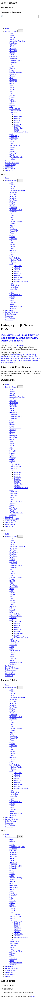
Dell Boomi (13, 51)
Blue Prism (13, 43)
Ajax (11, 33)
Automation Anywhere (17, 41)
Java (10, 64)
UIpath (11, 155)
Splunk (11, 143)
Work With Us (10, 169)
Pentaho (12, 87)
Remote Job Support (12, 163)
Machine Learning (15, 72)
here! (33, 996)
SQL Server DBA (15, 145)
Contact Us (9, 170)
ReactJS (12, 105)
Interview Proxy (16, 355)
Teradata (12, 151)
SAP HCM (17, 124)
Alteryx (12, 35)
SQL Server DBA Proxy (9, 362)
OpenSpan (13, 80)
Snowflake (13, 140)
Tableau (12, 147)
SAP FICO (17, 122)
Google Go (13, 56)
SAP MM (17, 126)
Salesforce (12, 112)
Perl (10, 91)
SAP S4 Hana (18, 128)
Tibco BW (13, 153)
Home (7, 28)
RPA (11, 107)
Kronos (12, 68)
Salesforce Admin (15, 111)
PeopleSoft (13, 89)
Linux (11, 70)
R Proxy (12, 103)
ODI (11, 78)
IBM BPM (13, 58)
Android (12, 37)
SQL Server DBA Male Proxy (29, 360)
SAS (11, 134)
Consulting (9, 167)
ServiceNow (13, 138)
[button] (21, 174)
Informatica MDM (15, 60)
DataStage (12, 49)
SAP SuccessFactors (21, 132)
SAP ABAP (18, 116)
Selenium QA (14, 136)
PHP (11, 93)
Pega (11, 85)
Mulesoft (12, 74)
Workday (12, 159)
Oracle (11, 83)
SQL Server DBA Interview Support (23, 358)
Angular (12, 39)
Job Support (9, 161)
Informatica (13, 62)
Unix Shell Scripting (16, 157)
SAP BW (17, 120)
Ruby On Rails (14, 109)
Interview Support (11, 31)
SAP (11, 114)
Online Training (10, 165)
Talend (11, 149)
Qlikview (12, 101)
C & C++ (12, 45)
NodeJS (12, 76)
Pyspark (12, 97)
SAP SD (17, 130)
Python (11, 99)
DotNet (12, 53)
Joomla (11, 66)
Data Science (13, 47)
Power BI (12, 95)
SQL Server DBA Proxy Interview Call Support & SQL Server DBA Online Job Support (20, 337)
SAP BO (17, 118)
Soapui (11, 141)
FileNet (12, 55)
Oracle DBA (13, 82)
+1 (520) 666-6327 (18, 345)
